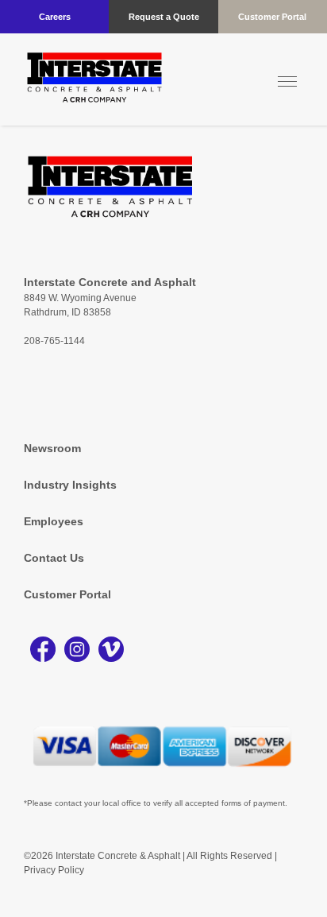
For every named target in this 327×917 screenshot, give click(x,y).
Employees (53, 521)
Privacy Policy (54, 870)
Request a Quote (164, 16)
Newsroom (52, 448)
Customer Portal (272, 16)
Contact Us (54, 557)
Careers (55, 16)
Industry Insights (70, 484)
